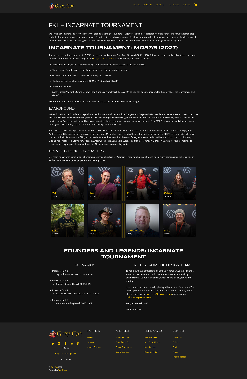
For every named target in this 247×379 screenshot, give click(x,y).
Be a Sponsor (150, 347)
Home (136, 4)
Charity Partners (94, 347)
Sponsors (91, 342)
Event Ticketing (122, 352)
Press (175, 352)
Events (160, 4)
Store (186, 4)
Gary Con (54, 367)
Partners (173, 4)
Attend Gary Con (123, 342)
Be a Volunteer (150, 337)
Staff (175, 347)
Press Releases (179, 357)
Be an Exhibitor (151, 352)
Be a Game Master (152, 342)
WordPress (62, 370)
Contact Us (177, 337)
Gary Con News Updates (65, 353)
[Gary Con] (62, 8)
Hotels (90, 337)
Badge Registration (124, 347)
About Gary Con (122, 337)
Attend (147, 4)
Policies (176, 342)
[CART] (195, 4)
